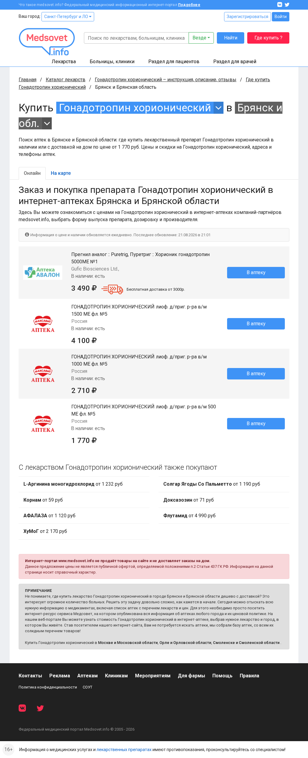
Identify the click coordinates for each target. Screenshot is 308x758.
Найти (230, 38)
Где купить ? (268, 38)
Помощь (222, 676)
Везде (199, 38)
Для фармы (191, 676)
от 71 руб (188, 500)
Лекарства (64, 61)
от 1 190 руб (211, 484)
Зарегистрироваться (247, 16)
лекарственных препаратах (124, 749)
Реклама (59, 676)
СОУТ (87, 687)
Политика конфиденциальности (48, 687)
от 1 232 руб (73, 484)
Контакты (30, 676)
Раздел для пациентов (173, 61)
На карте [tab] (61, 173)
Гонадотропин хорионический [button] (135, 108)
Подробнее (189, 5)
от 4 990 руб (189, 515)
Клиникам (116, 676)
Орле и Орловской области (185, 642)
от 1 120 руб (49, 515)
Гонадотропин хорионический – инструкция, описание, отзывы (165, 79)
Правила (249, 676)
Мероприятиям (153, 676)
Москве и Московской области (128, 642)
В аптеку (256, 272)
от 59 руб (43, 500)
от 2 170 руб (45, 531)
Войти (281, 16)
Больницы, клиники (112, 61)
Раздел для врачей (234, 61)
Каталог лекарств (65, 79)
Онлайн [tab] (32, 173)
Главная (27, 79)
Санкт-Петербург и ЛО (66, 16)
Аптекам (87, 676)
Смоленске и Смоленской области (246, 642)
